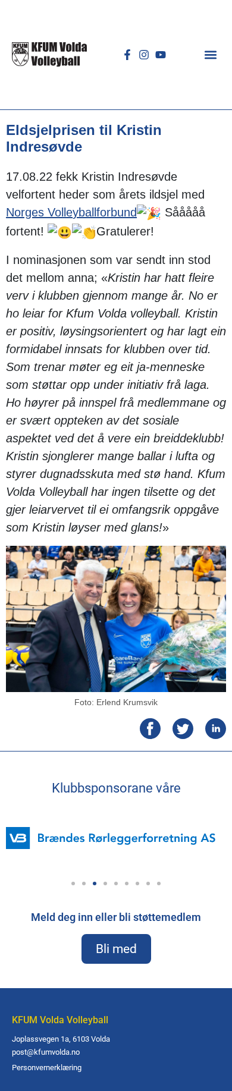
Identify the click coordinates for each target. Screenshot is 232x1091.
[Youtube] (160, 54)
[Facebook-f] (127, 54)
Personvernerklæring (46, 1067)
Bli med (116, 949)
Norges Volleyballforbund (71, 212)
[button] (211, 54)
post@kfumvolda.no (46, 1052)
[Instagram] (144, 54)
